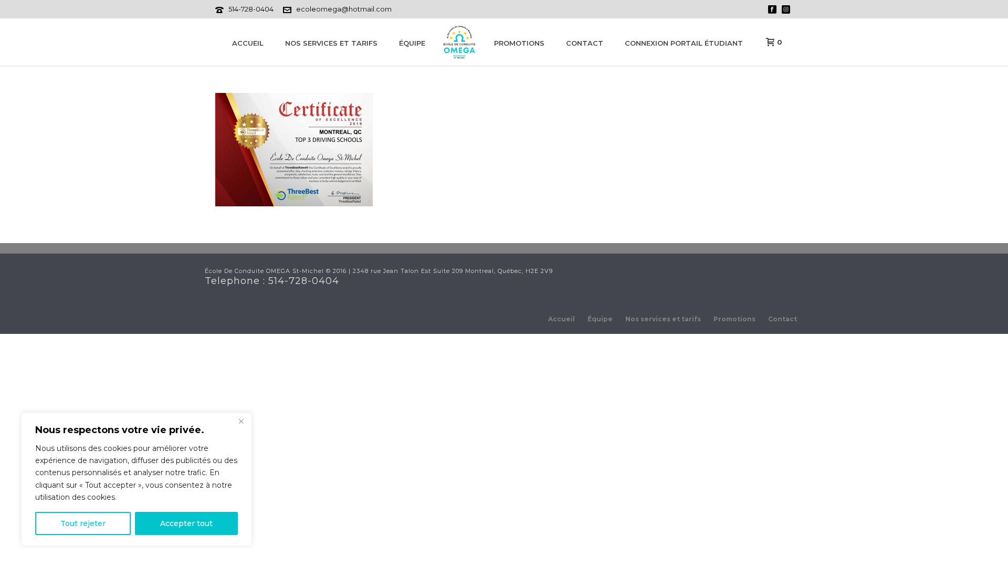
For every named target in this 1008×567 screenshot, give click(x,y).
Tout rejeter (83, 523)
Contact (584, 43)
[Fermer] (241, 421)
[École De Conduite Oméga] (459, 42)
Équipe (412, 43)
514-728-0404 (251, 9)
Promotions (519, 43)
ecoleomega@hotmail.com (344, 9)
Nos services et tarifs (331, 43)
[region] (136, 479)
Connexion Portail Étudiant (684, 43)
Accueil (248, 43)
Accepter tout (186, 523)
